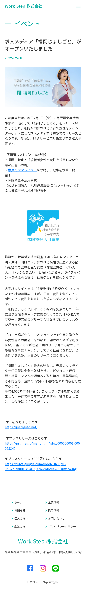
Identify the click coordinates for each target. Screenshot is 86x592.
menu (78, 6)
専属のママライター (22, 170)
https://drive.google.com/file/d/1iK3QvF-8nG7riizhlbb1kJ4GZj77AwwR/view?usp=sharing (41, 466)
